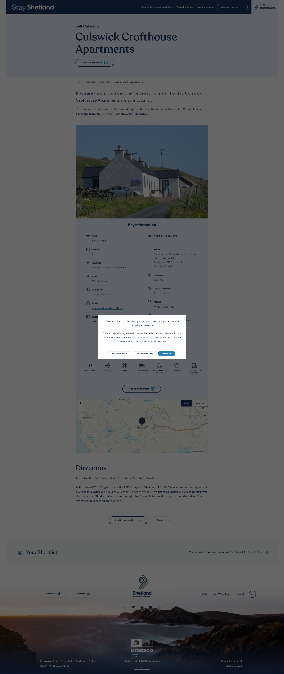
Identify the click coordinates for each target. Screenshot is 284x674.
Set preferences (119, 353)
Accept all (166, 353)
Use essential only (144, 353)
